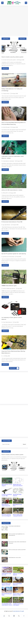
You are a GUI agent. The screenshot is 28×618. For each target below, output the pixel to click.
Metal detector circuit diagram (7, 485)
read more (5, 68)
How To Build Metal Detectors (17, 584)
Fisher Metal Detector (7, 322)
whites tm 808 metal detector (9, 288)
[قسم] (2, 356)
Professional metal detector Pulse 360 (12, 222)
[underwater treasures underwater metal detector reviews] (14, 147)
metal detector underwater (8, 161)
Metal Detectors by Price (17, 505)
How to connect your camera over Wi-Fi (17, 549)
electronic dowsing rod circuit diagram (6, 515)
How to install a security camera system (12, 57)
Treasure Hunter (6, 93)
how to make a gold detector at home (6, 584)
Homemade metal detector (17, 495)
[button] (4, 616)
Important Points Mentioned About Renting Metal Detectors (13, 352)
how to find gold (6, 127)
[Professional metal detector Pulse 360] (14, 213)
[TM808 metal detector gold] (14, 277)
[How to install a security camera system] (14, 48)
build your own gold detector (17, 574)
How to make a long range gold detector (17, 515)
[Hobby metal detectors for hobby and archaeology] (14, 80)
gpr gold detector (6, 224)
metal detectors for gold (18, 611)
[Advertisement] (14, 21)
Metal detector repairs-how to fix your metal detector (6, 505)
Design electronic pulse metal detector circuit (18, 485)
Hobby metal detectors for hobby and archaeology (12, 89)
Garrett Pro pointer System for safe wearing (14, 254)
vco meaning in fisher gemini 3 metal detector (12, 318)
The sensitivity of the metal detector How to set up (7, 604)
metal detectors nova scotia (15, 557)
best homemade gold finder (7, 594)
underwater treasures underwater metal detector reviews (13, 157)
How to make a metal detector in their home (18, 594)
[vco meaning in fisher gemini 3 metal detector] (14, 309)
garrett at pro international (8, 256)
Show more (22, 38)
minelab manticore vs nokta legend (18, 604)
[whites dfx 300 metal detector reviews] (14, 181)
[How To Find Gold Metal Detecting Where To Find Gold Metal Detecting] (14, 114)
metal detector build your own (6, 574)
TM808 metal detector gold (9, 285)
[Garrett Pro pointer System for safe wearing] (14, 245)
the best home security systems (9, 59)
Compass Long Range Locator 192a (7, 495)
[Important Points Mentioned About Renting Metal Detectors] (14, 342)
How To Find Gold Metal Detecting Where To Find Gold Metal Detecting (14, 123)
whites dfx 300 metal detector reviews (12, 190)
